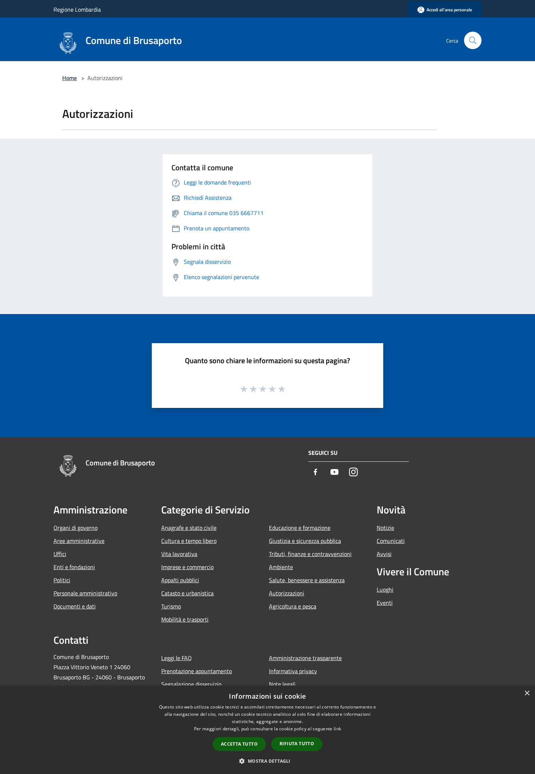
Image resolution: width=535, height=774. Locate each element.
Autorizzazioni (286, 593)
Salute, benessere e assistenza (307, 580)
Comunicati (391, 540)
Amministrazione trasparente (305, 658)
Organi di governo (76, 527)
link (337, 729)
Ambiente (281, 567)
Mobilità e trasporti (185, 619)
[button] (267, 761)
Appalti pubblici (180, 580)
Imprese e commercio (187, 567)
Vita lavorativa (179, 553)
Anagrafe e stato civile (189, 527)
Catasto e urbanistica (187, 593)
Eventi (385, 602)
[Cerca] (473, 40)
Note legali (282, 684)
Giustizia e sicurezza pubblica (305, 540)
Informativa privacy (293, 671)
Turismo (171, 606)
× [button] (527, 693)
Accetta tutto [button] (239, 744)
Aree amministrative (79, 540)
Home (69, 78)
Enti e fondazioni (74, 567)
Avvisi (384, 553)
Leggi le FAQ (176, 658)
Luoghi (385, 589)
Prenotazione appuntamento (196, 671)
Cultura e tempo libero (189, 540)
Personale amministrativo (85, 593)
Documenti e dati (75, 606)
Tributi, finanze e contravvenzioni (310, 553)
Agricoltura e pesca (292, 606)
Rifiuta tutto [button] (297, 744)
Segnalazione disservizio (191, 684)
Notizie (385, 527)
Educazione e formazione (299, 527)
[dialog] (267, 730)
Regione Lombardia (77, 9)
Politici (62, 580)
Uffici (60, 553)
